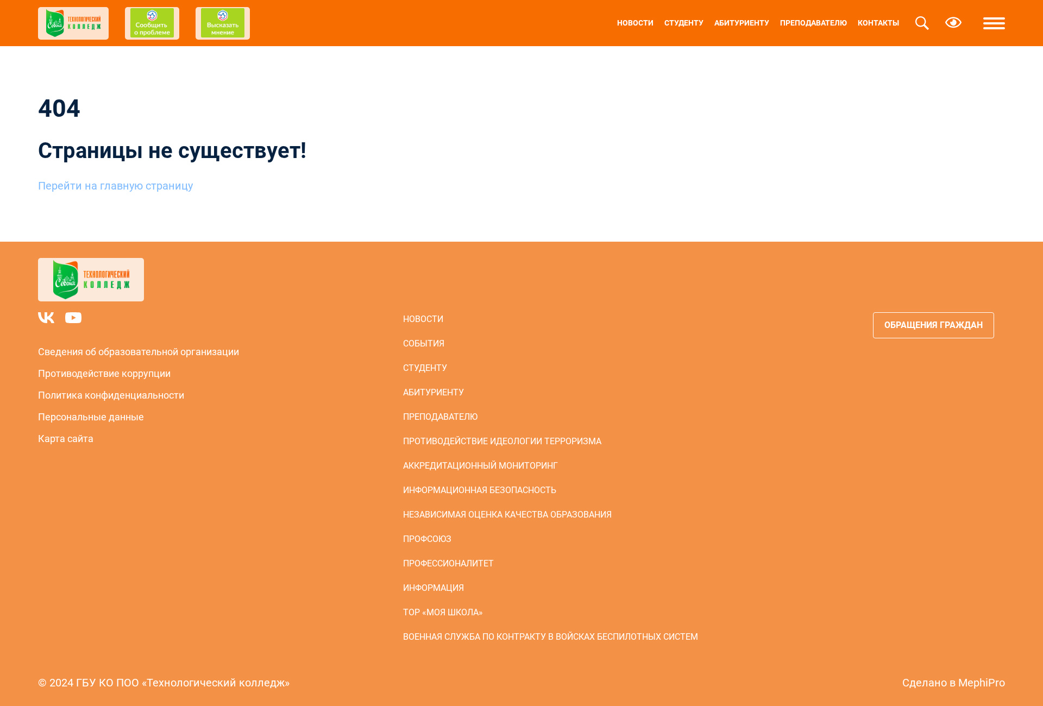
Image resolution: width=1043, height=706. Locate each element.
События (423, 343)
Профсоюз (427, 539)
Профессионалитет (448, 563)
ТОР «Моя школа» (443, 612)
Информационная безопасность (479, 490)
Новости (635, 22)
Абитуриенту (741, 22)
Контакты (878, 22)
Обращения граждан (933, 325)
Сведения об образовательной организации (138, 351)
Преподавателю (813, 22)
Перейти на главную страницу (115, 185)
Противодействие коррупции (104, 373)
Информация (433, 588)
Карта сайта (65, 438)
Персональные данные (91, 417)
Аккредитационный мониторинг (480, 466)
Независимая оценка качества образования (507, 514)
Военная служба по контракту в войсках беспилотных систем (550, 637)
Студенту (683, 22)
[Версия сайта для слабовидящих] (953, 23)
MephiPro (981, 682)
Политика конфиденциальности (111, 395)
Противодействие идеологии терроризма (502, 441)
